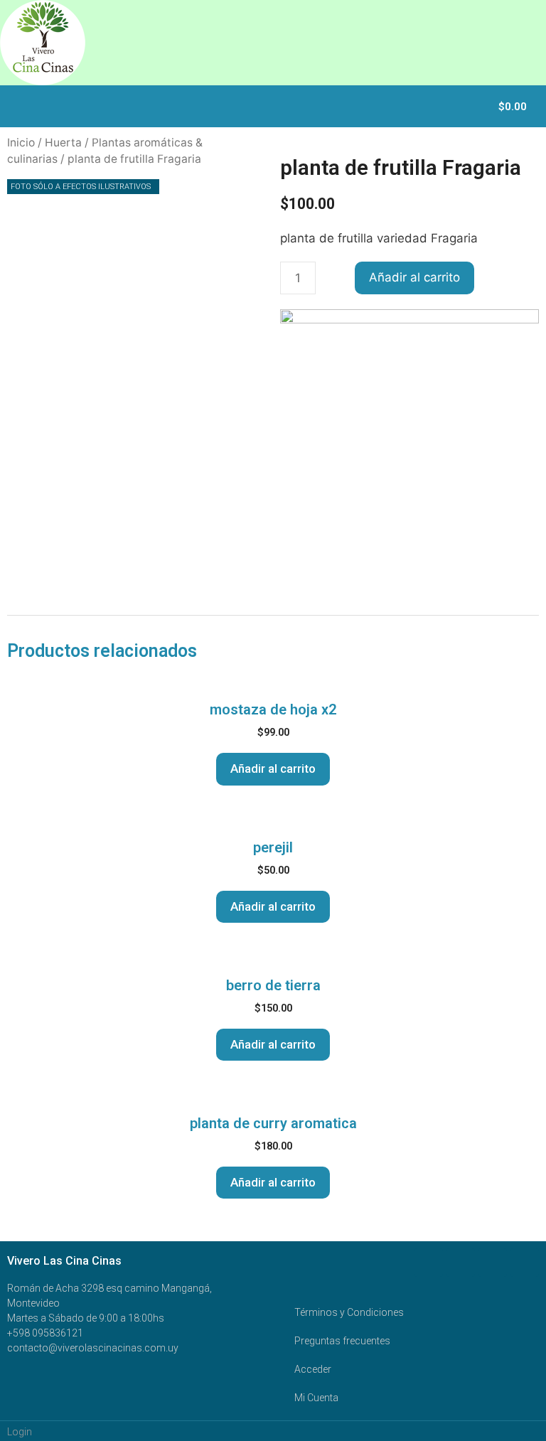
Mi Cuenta (316, 1397)
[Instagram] (524, 1262)
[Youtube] (492, 1262)
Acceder (312, 1369)
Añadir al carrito (414, 277)
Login (19, 1431)
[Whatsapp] (460, 1262)
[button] (479, 106)
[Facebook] (428, 1262)
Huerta (63, 142)
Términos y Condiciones (349, 1312)
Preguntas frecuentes (342, 1340)
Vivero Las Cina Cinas (64, 1261)
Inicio (21, 142)
